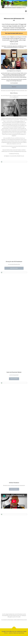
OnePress (11, 633)
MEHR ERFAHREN (14, 268)
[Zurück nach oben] (14, 628)
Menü (26, 11)
